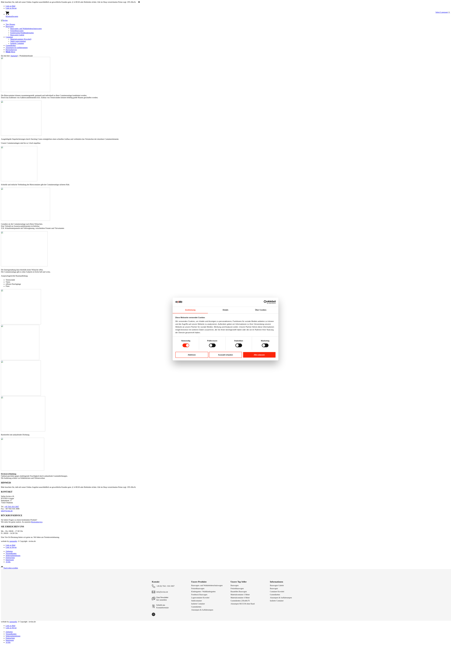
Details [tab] (225, 310)
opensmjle (13, 541)
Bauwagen (235, 585)
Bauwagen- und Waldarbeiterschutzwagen (207, 585)
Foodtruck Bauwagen (199, 595)
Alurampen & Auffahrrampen (202, 610)
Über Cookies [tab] (260, 310)
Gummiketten (196, 607)
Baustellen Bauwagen (239, 592)
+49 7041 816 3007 (11, 507)
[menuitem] (228, 24)
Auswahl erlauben (225, 355)
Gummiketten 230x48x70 (240, 601)
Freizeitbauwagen (197, 588)
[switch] (212, 345)
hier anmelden (161, 600)
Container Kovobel (277, 592)
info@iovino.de (7, 511)
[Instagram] (153, 614)
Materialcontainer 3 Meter (240, 595)
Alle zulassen (259, 355)
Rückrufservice (36, 522)
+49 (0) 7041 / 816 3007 (165, 586)
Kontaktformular (162, 608)
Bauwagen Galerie (277, 585)
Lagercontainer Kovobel (200, 598)
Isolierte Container (198, 604)
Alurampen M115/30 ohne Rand (243, 604)
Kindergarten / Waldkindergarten (203, 592)
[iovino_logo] (4, 20)
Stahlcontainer (196, 601)
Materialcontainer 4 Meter (240, 598)
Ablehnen (192, 355)
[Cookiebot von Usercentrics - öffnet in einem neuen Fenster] (265, 302)
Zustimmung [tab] (190, 310)
